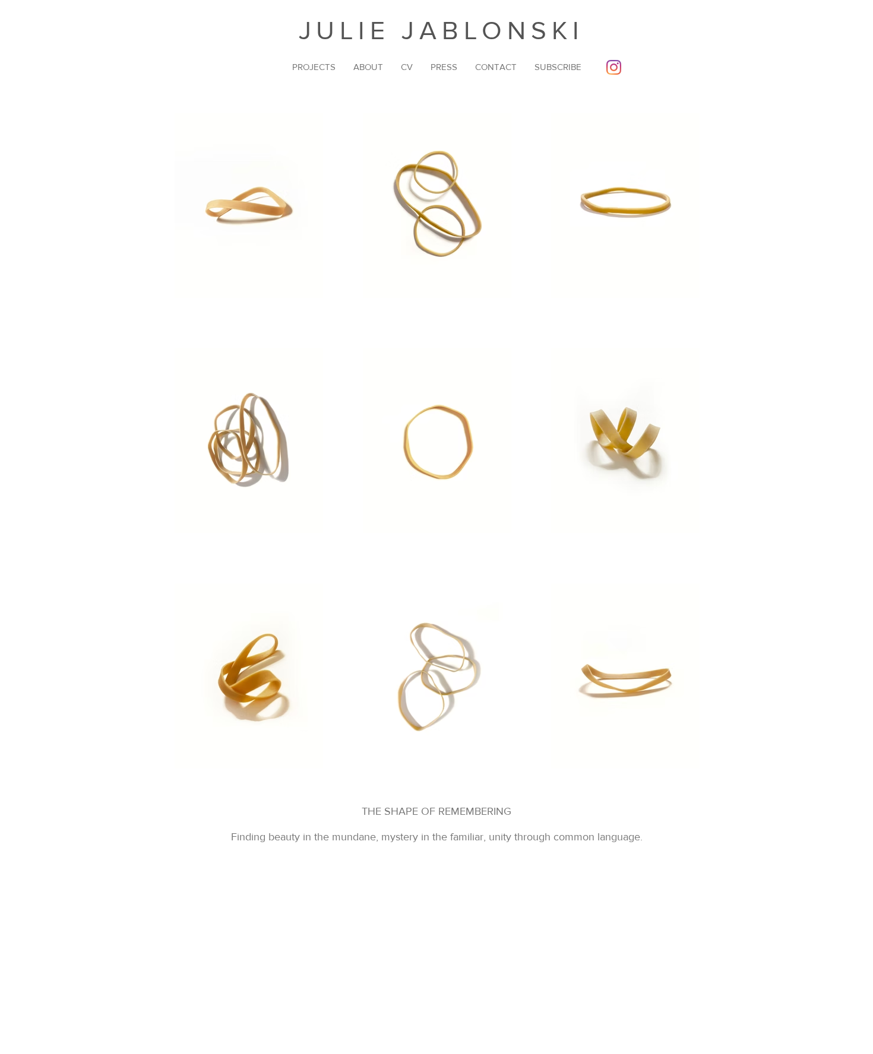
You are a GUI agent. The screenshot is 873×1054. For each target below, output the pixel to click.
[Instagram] (613, 67)
